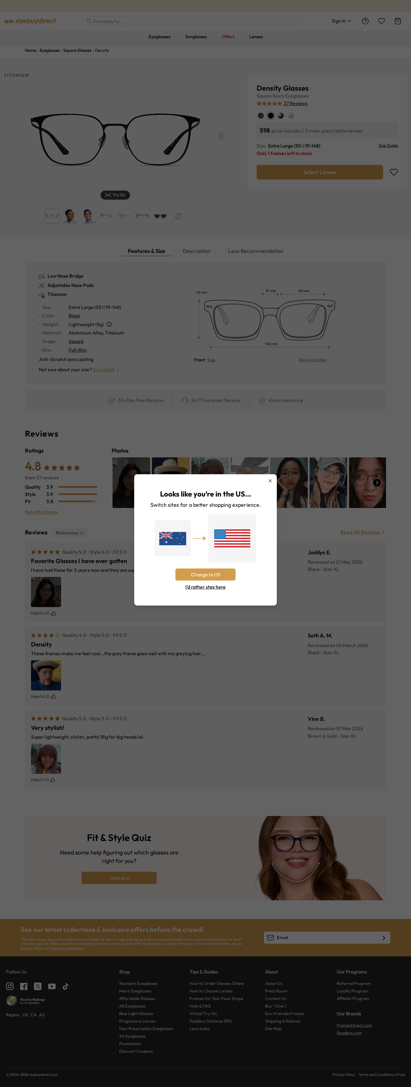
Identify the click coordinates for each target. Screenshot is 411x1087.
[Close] (270, 481)
